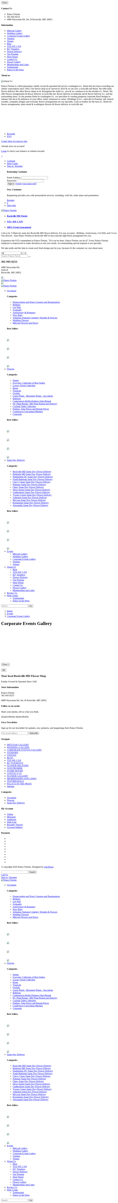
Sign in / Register (15, 166)
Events (10, 551)
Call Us (4, 875)
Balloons (17, 398)
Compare (11, 161)
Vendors (10, 38)
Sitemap (10, 786)
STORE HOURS (15, 771)
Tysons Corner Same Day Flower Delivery (32, 495)
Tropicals (17, 391)
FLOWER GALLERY (17, 776)
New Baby (18, 315)
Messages (11, 817)
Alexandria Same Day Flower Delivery (30, 505)
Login (4, 151)
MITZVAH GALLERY (18, 745)
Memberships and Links (18, 64)
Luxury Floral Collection (24, 385)
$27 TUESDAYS (15, 763)
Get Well (17, 307)
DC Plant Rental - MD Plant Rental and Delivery (35, 404)
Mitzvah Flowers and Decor (25, 323)
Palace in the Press (15, 70)
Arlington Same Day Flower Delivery (30, 497)
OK (3, 670)
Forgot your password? (26, 183)
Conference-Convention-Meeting (28, 411)
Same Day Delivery (16, 460)
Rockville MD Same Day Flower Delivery (32, 471)
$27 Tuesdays (13, 49)
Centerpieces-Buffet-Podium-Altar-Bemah (32, 401)
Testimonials (12, 67)
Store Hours (12, 57)
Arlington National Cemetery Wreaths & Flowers (35, 318)
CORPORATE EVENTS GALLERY (24, 750)
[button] (1, 156)
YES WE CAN (14, 46)
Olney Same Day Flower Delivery (28, 487)
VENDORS (12, 752)
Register (10, 200)
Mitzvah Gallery (14, 30)
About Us (11, 567)
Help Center (12, 163)
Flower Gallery (14, 62)
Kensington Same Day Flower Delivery (31, 503)
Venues (10, 41)
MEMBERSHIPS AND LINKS (21, 778)
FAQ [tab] (9, 136)
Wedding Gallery (14, 33)
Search (32, 872)
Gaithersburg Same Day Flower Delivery (31, 492)
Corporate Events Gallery (18, 36)
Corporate (17, 414)
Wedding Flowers (21, 320)
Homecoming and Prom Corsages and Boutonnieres (36, 302)
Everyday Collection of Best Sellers (29, 383)
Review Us (12, 593)
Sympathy (17, 310)
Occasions (11, 291)
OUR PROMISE (15, 768)
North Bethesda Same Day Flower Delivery (33, 479)
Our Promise (12, 54)
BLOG (10, 758)
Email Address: (14, 177)
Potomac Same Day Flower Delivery (29, 484)
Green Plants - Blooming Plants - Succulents (33, 396)
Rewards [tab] (11, 134)
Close (4, 3)
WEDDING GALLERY (18, 747)
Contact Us (12, 59)
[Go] (29, 256)
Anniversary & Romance (24, 312)
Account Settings (14, 827)
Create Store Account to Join (14, 141)
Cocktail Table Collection (24, 406)
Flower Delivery (14, 51)
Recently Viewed (15, 824)
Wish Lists (11, 822)
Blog (9, 43)
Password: (11, 180)
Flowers (10, 369)
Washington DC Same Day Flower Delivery (33, 477)
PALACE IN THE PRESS (19, 784)
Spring (16, 380)
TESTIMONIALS (15, 781)
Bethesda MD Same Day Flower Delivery (32, 474)
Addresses (11, 819)
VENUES (11, 755)
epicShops (49, 867)
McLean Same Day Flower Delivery (29, 500)
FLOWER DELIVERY (18, 765)
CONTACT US (14, 773)
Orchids (16, 393)
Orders (10, 814)
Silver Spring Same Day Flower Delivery (31, 490)
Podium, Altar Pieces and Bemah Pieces (31, 409)
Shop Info (11, 205)
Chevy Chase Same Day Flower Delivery (32, 482)
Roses (15, 388)
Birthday (17, 305)
